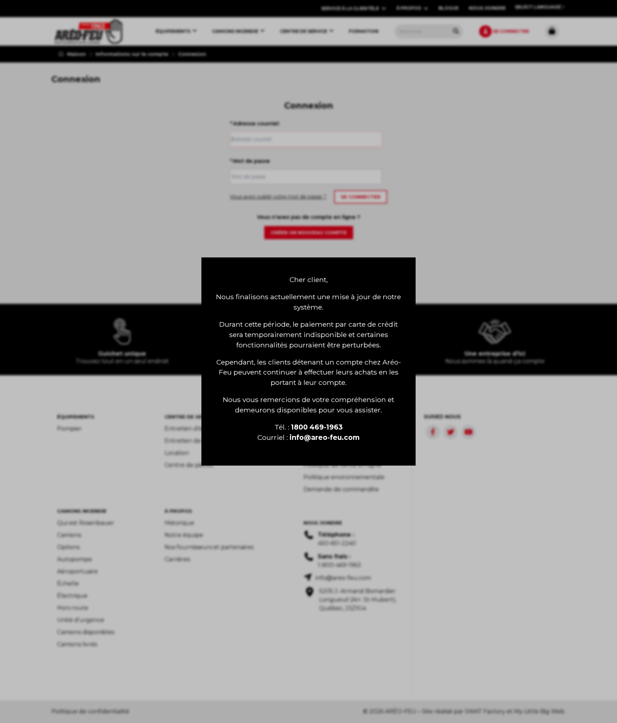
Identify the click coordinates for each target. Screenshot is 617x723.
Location (177, 453)
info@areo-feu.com (325, 437)
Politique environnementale (344, 477)
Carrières (177, 559)
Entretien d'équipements (201, 428)
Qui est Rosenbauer (85, 522)
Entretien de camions (195, 440)
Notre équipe (184, 535)
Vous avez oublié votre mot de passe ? (278, 197)
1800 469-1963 (317, 427)
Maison (76, 54)
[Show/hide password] (374, 177)
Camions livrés (77, 644)
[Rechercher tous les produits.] (456, 31)
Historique (179, 522)
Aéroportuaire (77, 571)
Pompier (69, 428)
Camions (69, 535)
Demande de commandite (341, 489)
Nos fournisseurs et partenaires (209, 547)
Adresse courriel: (255, 123)
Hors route (72, 607)
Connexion (192, 54)
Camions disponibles (85, 632)
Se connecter (361, 197)
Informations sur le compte (132, 54)
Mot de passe (250, 161)
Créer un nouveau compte (309, 232)
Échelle (68, 583)
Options (68, 547)
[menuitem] (88, 31)
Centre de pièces (189, 465)
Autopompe (74, 559)
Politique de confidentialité (90, 711)
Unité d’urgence (80, 620)
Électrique (72, 595)
